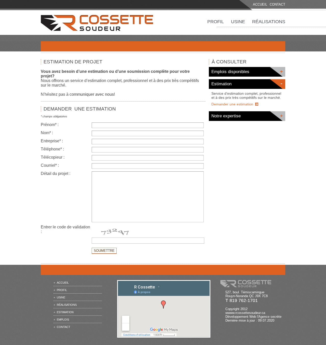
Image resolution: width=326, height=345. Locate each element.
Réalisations (268, 21)
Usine (238, 21)
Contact (277, 4)
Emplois (63, 319)
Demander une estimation (232, 104)
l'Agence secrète (269, 317)
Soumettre (104, 251)
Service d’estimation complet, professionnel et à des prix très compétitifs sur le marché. (246, 95)
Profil (215, 21)
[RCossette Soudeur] (98, 30)
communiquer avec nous (92, 94)
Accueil (260, 4)
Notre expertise (226, 116)
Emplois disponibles (230, 71)
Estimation (221, 83)
